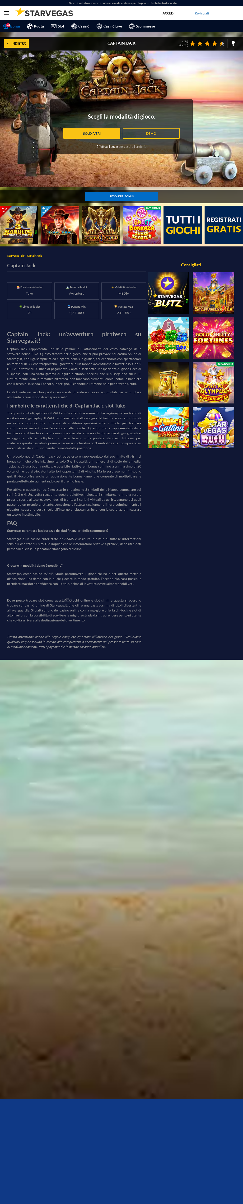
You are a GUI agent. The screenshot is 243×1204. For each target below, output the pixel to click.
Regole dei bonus (122, 196)
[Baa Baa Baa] (168, 338)
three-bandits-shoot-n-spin (17, 210)
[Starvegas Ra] (213, 293)
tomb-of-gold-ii (93, 208)
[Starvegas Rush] (213, 427)
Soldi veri (92, 133)
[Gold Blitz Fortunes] (213, 338)
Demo (151, 133)
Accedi (168, 13)
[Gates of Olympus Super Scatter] (213, 382)
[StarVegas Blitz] (168, 293)
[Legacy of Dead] (168, 382)
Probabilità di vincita (163, 3)
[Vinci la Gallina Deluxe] (168, 427)
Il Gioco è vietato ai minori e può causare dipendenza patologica (106, 3)
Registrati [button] (202, 13)
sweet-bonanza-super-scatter (139, 210)
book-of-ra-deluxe (54, 208)
